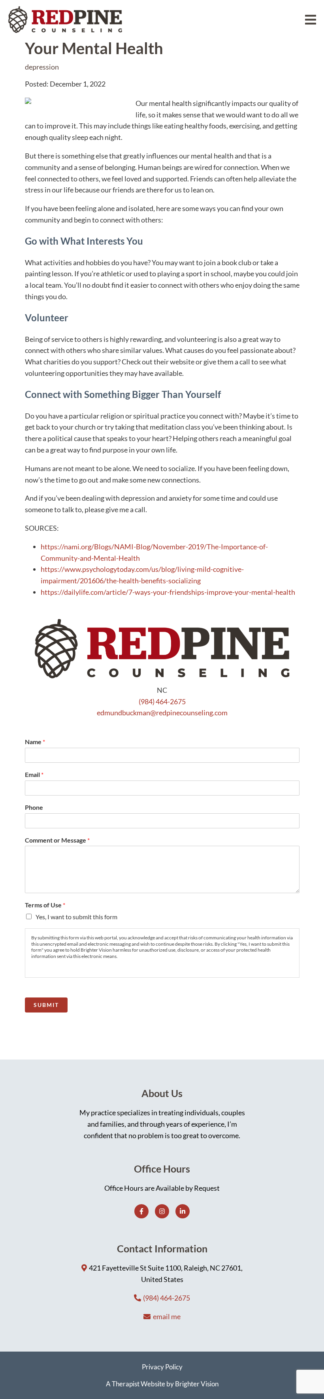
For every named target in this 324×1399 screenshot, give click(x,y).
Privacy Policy (162, 1367)
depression (42, 66)
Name (35, 741)
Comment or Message (57, 840)
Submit (46, 1004)
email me (167, 1316)
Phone (34, 807)
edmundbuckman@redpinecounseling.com (162, 712)
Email (34, 774)
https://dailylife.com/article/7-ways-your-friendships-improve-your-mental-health (168, 592)
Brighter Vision (197, 1384)
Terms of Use (45, 905)
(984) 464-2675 (162, 701)
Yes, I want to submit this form (76, 916)
